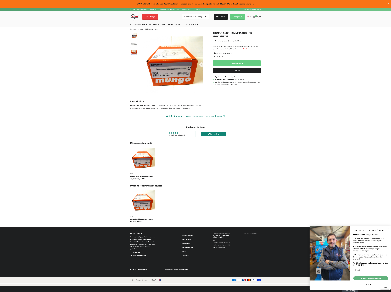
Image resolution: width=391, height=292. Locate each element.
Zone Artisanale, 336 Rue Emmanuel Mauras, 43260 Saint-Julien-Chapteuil (221, 245)
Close (389, 4)
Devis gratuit (237, 17)
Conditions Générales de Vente (176, 270)
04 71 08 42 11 (136, 253)
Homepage (133, 29)
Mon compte (220, 17)
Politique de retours (250, 234)
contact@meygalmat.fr (139, 255)
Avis (214, 240)
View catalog (149, 17)
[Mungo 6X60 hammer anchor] (142, 159)
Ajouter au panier (237, 63)
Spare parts (173, 24)
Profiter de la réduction (371, 278)
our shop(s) (228, 53)
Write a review (213, 134)
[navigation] (134, 35)
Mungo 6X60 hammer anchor (141, 176)
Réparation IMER (137, 24)
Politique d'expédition (138, 270)
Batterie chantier (157, 24)
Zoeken (206, 16)
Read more (247, 49)
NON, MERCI (370, 284)
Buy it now (237, 70)
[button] (201, 65)
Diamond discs (189, 24)
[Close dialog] (389, 228)
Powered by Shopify (149, 280)
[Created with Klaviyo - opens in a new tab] (350, 291)
